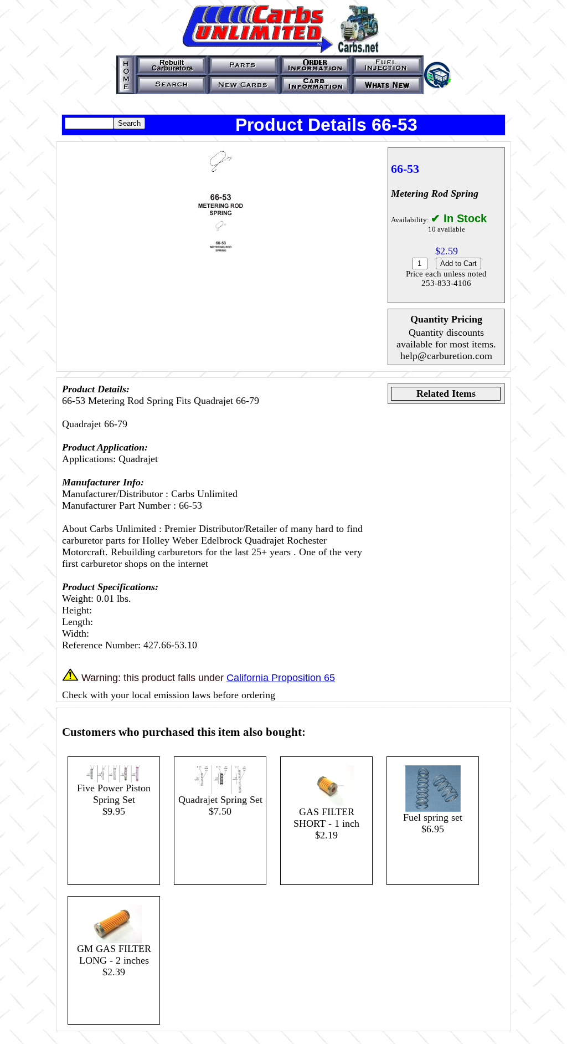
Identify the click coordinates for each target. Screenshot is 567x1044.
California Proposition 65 (280, 677)
